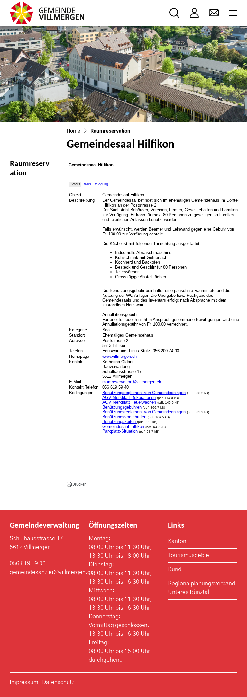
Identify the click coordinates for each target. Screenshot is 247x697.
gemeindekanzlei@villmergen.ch (52, 572)
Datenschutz (58, 682)
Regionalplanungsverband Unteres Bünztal (201, 588)
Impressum (24, 682)
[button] (77, 484)
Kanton (177, 541)
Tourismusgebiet (189, 555)
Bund (174, 569)
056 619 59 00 (28, 564)
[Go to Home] (73, 131)
